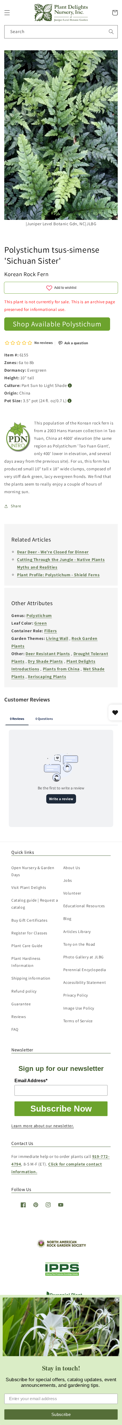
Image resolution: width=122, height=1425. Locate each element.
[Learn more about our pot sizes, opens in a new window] (70, 400)
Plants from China (61, 669)
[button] (7, 13)
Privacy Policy (75, 995)
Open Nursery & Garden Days (32, 871)
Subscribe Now (61, 1108)
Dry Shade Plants (45, 661)
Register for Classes (29, 932)
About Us (71, 867)
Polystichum (39, 615)
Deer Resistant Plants (48, 653)
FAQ (14, 1029)
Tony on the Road (79, 944)
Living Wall (57, 638)
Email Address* (30, 1080)
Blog (67, 918)
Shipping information (31, 978)
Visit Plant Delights (28, 887)
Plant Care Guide (27, 945)
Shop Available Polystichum (57, 323)
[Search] (111, 31)
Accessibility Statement (84, 982)
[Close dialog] (117, 1299)
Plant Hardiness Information (26, 962)
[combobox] (61, 31)
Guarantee (21, 1003)
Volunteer (72, 893)
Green (40, 623)
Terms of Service (78, 1020)
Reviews (18, 1016)
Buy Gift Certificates (29, 920)
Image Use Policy (78, 1008)
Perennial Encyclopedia (84, 969)
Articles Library (77, 931)
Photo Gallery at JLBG (83, 957)
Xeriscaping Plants (47, 676)
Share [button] (16, 505)
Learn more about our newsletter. (42, 1125)
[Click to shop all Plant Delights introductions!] (18, 438)
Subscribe (61, 1414)
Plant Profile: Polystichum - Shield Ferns (58, 574)
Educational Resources (84, 905)
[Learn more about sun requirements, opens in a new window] (70, 385)
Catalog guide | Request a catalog (34, 904)
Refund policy (24, 991)
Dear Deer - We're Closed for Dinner (53, 552)
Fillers (50, 630)
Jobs (67, 880)
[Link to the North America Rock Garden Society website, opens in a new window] (61, 1246)
